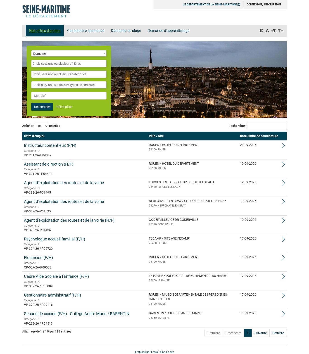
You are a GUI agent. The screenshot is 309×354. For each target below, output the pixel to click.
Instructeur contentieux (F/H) (50, 145)
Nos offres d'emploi (44, 31)
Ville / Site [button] (156, 136)
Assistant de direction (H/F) (48, 164)
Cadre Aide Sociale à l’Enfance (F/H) (56, 276)
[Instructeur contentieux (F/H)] (283, 147)
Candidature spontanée (85, 31)
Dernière (278, 333)
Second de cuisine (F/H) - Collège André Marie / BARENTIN (76, 313)
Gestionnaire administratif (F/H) (52, 295)
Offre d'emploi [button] (34, 136)
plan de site (167, 352)
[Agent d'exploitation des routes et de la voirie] (283, 184)
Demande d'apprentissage (168, 31)
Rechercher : (237, 126)
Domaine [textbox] (39, 53)
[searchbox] (69, 63)
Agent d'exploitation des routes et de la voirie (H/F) (69, 220)
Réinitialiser (65, 107)
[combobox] (69, 53)
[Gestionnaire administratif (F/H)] (283, 296)
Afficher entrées (41, 126)
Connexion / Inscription (264, 4)
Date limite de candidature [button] (259, 136)
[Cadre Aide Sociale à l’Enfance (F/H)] (283, 278)
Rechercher (42, 107)
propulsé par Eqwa (147, 352)
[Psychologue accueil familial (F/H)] (283, 240)
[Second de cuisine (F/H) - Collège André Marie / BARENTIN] (283, 315)
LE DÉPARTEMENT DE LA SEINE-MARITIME (210, 4)
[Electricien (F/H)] (283, 259)
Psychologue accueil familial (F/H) (54, 239)
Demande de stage (126, 31)
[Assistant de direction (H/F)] (283, 165)
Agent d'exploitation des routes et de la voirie (64, 182)
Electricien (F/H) (38, 257)
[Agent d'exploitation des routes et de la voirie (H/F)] (283, 221)
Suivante (260, 333)
